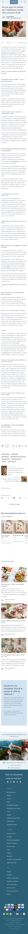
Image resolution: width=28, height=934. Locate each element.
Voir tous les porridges (7, 516)
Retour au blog (14, 504)
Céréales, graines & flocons (13, 818)
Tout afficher (14, 552)
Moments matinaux (16, 459)
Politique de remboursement (16, 920)
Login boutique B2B (11, 862)
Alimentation (15, 454)
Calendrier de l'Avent (12, 824)
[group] (11, 749)
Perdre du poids (5, 454)
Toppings (9, 814)
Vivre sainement (6, 459)
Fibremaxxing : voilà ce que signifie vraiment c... (12, 585)
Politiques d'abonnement (13, 878)
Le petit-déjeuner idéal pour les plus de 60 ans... (13, 621)
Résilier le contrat (11, 887)
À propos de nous (11, 833)
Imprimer (9, 871)
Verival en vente (11, 846)
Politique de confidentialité (14, 922)
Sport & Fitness (12, 461)
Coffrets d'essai (10, 821)
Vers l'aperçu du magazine (7, 561)
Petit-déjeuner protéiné (12, 805)
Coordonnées (10, 926)
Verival (8, 918)
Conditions (9, 874)
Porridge (9, 795)
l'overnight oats (5, 352)
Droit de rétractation (12, 884)
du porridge (7, 266)
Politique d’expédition (20, 924)
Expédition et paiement (12, 881)
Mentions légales (18, 926)
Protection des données (12, 891)
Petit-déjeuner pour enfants (13, 808)
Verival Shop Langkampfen (13, 840)
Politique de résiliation (14, 928)
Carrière (9, 853)
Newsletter (9, 856)
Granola (9, 798)
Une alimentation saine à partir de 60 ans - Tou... (12, 655)
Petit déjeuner (5, 456)
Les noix (3, 313)
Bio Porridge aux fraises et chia (5, 536)
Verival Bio (2, 43)
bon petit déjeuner (15, 161)
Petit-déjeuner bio (11, 792)
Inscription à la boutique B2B (14, 859)
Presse (8, 849)
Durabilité (9, 836)
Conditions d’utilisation (9, 924)
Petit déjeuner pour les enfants (18, 456)
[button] (2, 1)
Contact (9, 894)
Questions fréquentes (12, 843)
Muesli (8, 802)
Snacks (8, 811)
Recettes (4, 461)
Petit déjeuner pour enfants (11, 43)
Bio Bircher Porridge (18, 535)
